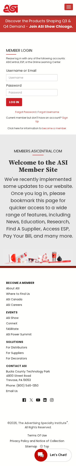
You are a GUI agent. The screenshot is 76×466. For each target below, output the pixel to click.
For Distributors (16, 347)
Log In (14, 102)
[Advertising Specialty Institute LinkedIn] (45, 400)
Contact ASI (16, 366)
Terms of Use (37, 435)
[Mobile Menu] (68, 7)
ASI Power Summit (19, 334)
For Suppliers (15, 353)
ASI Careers (14, 305)
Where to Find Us (18, 294)
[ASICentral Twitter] (31, 400)
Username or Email (21, 70)
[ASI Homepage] (11, 5)
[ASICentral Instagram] (52, 400)
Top (46, 446)
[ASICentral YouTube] (38, 400)
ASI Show (12, 318)
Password (13, 85)
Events (11, 312)
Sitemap (31, 446)
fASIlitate (12, 329)
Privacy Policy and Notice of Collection (37, 441)
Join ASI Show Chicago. (51, 26)
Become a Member (20, 283)
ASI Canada (14, 299)
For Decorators (16, 358)
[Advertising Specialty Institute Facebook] (24, 400)
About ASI (12, 288)
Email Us (12, 391)
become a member (54, 128)
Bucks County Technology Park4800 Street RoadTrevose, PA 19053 (28, 375)
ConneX (11, 323)
